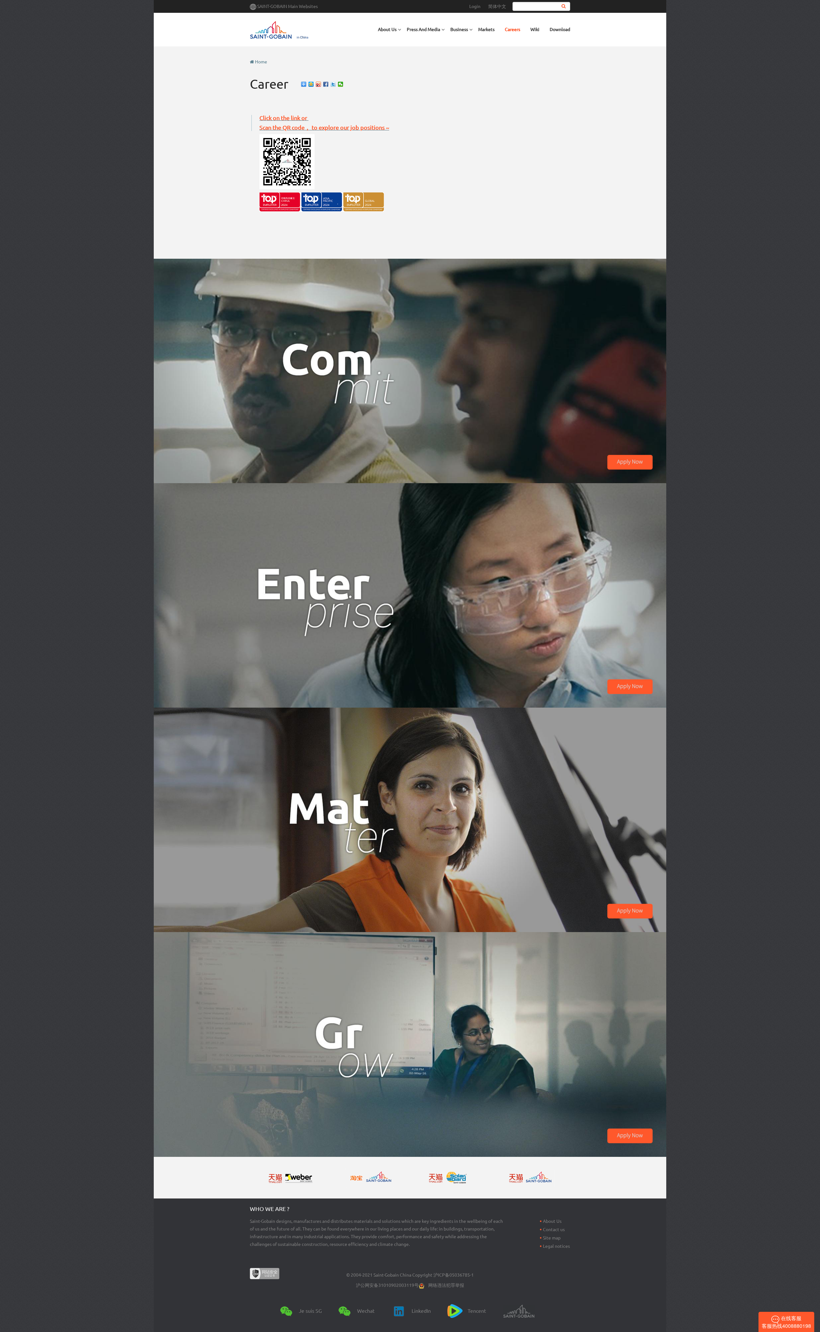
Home (261, 61)
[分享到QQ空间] (311, 84)
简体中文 (497, 6)
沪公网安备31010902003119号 (387, 1285)
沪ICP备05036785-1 (453, 1275)
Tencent (477, 1311)
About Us (552, 1221)
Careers (512, 29)
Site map (552, 1237)
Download (560, 29)
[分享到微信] (340, 84)
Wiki (534, 29)
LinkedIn (421, 1311)
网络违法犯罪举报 (446, 1285)
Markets (486, 29)
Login (474, 6)
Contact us (554, 1229)
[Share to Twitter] (333, 84)
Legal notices (556, 1246)
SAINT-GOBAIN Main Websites (287, 6)
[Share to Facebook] (326, 84)
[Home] (305, 29)
